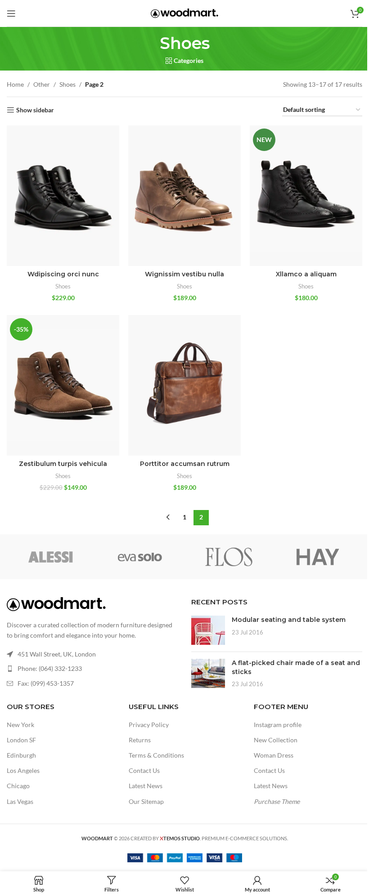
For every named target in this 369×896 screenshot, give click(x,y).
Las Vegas (20, 801)
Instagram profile (278, 724)
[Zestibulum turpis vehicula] (63, 385)
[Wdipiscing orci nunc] (63, 195)
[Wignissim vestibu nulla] (184, 195)
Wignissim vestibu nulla (184, 274)
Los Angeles (23, 770)
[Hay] (317, 556)
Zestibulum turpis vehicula (63, 464)
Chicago (18, 786)
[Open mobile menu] (11, 13)
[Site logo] (184, 12)
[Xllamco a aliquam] (306, 195)
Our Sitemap (146, 801)
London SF (21, 740)
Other (41, 84)
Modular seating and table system (289, 620)
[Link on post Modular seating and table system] (208, 630)
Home (15, 84)
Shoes (67, 84)
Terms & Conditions (156, 755)
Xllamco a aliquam (306, 274)
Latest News (145, 786)
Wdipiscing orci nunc (63, 274)
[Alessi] (51, 556)
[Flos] (228, 556)
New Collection (275, 740)
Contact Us (144, 770)
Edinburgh (21, 755)
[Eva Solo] (140, 556)
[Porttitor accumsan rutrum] (184, 385)
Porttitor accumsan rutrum (185, 464)
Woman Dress (273, 755)
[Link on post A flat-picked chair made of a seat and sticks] (208, 673)
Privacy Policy (149, 724)
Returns (140, 740)
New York (20, 724)
